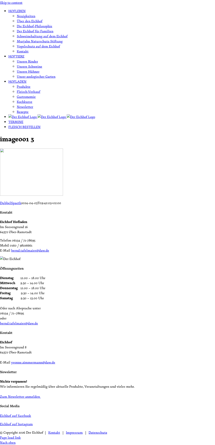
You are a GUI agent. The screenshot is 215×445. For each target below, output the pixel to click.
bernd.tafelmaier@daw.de (30, 250)
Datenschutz (98, 432)
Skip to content (11, 2)
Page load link (10, 437)
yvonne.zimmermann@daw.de (33, 362)
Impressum (74, 432)
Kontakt (54, 432)
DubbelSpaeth (10, 202)
